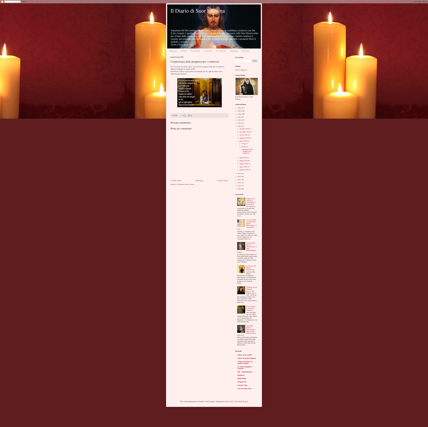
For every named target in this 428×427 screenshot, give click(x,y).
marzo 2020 (243, 167)
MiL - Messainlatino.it (245, 372)
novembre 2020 (245, 132)
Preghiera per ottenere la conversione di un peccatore (250, 201)
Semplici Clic (242, 382)
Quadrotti (241, 375)
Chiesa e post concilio (245, 355)
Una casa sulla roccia (245, 388)
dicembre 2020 (244, 129)
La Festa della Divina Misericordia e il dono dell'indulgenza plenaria (247, 247)
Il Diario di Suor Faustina (198, 10)
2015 (239, 186)
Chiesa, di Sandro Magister (247, 358)
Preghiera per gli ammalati (251, 288)
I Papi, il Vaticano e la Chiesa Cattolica (245, 362)
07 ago (243, 144)
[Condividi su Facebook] (189, 115)
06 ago (243, 147)
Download (245, 51)
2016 (239, 183)
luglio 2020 (243, 158)
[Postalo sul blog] (185, 115)
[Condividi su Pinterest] (191, 115)
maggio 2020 (244, 164)
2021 (239, 123)
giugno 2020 (244, 161)
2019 (239, 173)
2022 (239, 120)
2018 (239, 176)
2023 (239, 117)
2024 (239, 114)
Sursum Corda (242, 385)
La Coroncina (221, 51)
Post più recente (176, 180)
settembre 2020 (245, 138)
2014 (239, 189)
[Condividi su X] (187, 115)
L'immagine (234, 51)
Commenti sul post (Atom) (185, 184)
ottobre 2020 (244, 135)
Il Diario (184, 51)
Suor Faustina (195, 51)
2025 (239, 111)
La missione (208, 51)
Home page (173, 51)
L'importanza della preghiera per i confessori (247, 151)
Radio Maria (242, 378)
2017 (239, 180)
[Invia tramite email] (183, 115)
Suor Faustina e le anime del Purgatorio (251, 308)
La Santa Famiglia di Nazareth (245, 367)
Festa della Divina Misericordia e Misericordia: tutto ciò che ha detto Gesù (246, 330)
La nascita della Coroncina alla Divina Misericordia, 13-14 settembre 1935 (247, 224)
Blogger (245, 401)
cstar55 (232, 401)
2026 (239, 108)
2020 (239, 126)
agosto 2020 (244, 141)
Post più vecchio (223, 180)
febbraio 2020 (244, 170)
